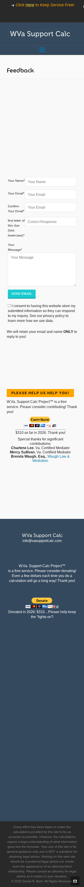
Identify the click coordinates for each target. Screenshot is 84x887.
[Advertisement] (42, 132)
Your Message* (15, 247)
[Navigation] (42, 50)
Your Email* (16, 193)
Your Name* (16, 180)
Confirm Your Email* (16, 208)
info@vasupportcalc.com (42, 541)
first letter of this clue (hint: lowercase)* (16, 228)
